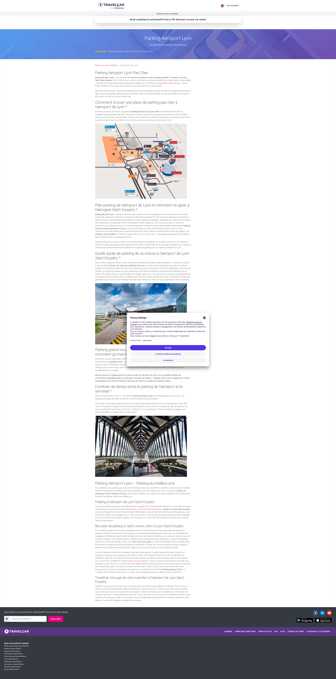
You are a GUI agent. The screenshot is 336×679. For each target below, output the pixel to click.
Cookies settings (296, 631)
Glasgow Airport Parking (12, 667)
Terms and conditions (245, 631)
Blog (282, 631)
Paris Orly (141, 509)
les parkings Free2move (167, 83)
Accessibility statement (318, 631)
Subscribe (55, 619)
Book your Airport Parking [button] (167, 14)
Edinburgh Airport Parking (13, 661)
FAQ (276, 631)
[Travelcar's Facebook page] (315, 613)
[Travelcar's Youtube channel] (329, 613)
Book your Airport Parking (106, 65)
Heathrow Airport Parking (12, 649)
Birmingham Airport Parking (13, 664)
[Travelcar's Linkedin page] (322, 613)
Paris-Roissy (131, 509)
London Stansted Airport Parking (15, 656)
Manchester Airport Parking (13, 654)
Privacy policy (265, 631)
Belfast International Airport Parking (16, 646)
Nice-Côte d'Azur (154, 509)
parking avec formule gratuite (134, 561)
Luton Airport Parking (11, 659)
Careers (228, 631)
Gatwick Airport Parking (12, 651)
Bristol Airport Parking (11, 669)
